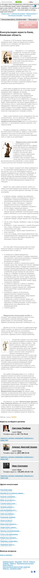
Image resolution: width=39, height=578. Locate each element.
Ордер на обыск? (6, 520)
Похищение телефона (7, 517)
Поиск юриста (32, 19)
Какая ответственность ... (9, 524)
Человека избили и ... (7, 507)
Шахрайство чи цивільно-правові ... (12, 493)
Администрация (8, 562)
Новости (13, 563)
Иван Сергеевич (20, 466)
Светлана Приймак (21, 428)
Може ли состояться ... (8, 500)
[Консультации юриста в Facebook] (34, 572)
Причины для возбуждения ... (10, 531)
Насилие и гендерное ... (8, 496)
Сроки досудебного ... (7, 514)
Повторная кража (6, 490)
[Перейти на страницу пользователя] (6, 431)
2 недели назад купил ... (8, 503)
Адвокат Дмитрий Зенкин (24, 447)
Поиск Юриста (8, 565)
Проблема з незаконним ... (9, 541)
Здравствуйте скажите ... (9, 527)
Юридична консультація (25, 563)
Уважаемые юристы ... (8, 544)
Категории (18, 562)
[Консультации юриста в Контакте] (32, 572)
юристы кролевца (6, 555)
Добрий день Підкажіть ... (9, 538)
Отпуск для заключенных (9, 534)
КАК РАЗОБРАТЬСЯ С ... (9, 510)
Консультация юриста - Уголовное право (14, 19)
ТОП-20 (25, 562)
